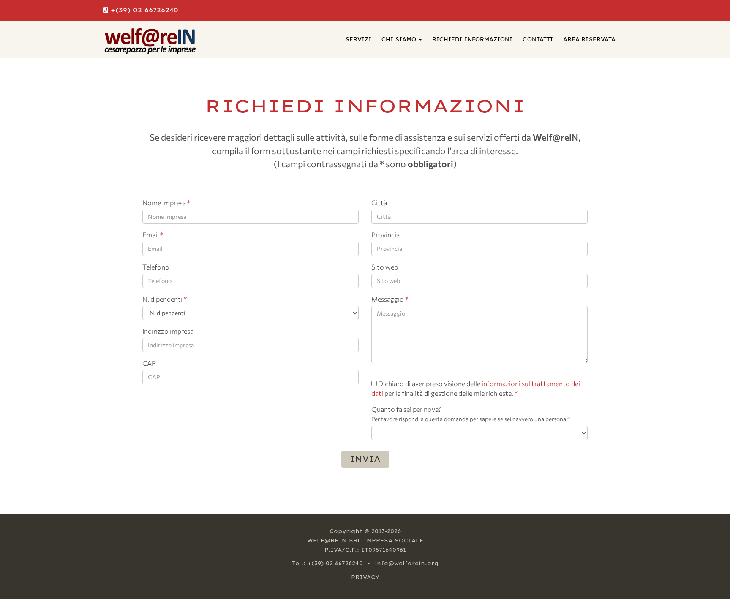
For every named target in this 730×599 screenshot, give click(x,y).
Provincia (385, 235)
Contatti (538, 39)
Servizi (359, 39)
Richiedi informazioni (472, 39)
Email (152, 235)
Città (379, 203)
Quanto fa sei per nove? (470, 413)
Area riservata (589, 39)
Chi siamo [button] (399, 39)
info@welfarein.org (407, 563)
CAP (149, 363)
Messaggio (389, 299)
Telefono (155, 267)
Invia (365, 459)
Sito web (384, 267)
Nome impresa (166, 203)
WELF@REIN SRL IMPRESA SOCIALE (365, 540)
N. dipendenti (164, 299)
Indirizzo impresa (167, 331)
